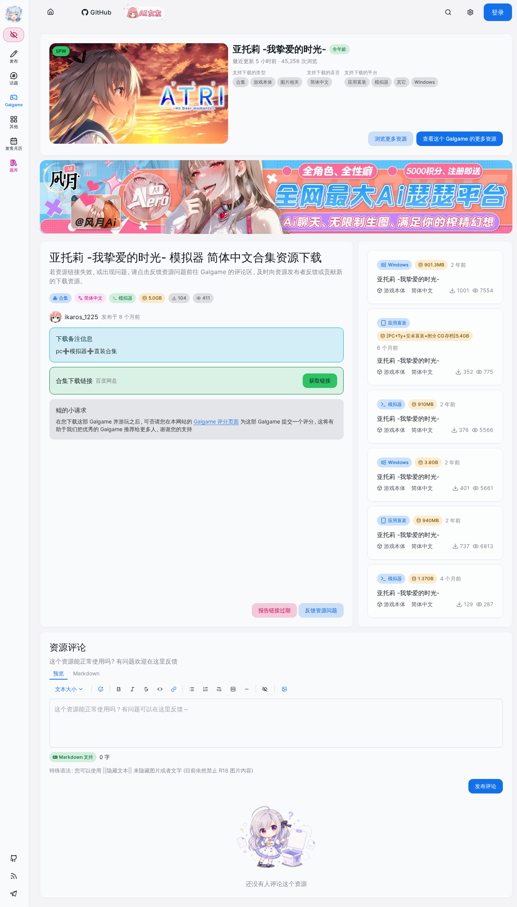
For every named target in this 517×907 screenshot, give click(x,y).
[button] (50, 12)
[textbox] (276, 723)
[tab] (58, 673)
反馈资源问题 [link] (321, 610)
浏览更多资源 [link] (391, 138)
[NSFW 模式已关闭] (13, 35)
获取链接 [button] (320, 380)
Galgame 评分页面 (216, 421)
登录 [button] (498, 12)
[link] (13, 57)
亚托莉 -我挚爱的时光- (279, 49)
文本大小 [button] (66, 689)
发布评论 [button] (485, 786)
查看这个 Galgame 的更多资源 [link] (459, 138)
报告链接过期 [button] (274, 610)
